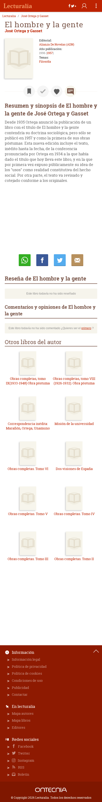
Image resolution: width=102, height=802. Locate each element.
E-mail (77, 260)
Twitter (23, 753)
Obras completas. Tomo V (28, 514)
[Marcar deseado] (56, 91)
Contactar (20, 694)
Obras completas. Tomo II (74, 559)
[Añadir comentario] (70, 91)
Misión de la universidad (74, 423)
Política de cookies (27, 673)
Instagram (25, 760)
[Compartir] (72, 6)
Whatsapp (25, 260)
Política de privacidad (29, 666)
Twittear (60, 260)
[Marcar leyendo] (29, 91)
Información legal (26, 659)
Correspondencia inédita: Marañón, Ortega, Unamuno (28, 426)
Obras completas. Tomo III (28, 559)
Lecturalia (9, 16)
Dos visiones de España (74, 468)
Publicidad (20, 687)
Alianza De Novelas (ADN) (56, 44)
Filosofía (45, 62)
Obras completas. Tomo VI (28, 468)
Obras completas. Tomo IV (74, 514)
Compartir (42, 260)
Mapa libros (21, 720)
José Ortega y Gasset (34, 16)
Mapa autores (22, 713)
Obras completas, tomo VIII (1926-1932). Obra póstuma (74, 381)
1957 (50, 53)
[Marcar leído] (43, 91)
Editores (18, 727)
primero (86, 328)
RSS (20, 767)
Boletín (23, 774)
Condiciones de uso (27, 680)
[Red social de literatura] (18, 6)
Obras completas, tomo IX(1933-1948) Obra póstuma (28, 381)
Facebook (25, 746)
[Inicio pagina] (96, 651)
